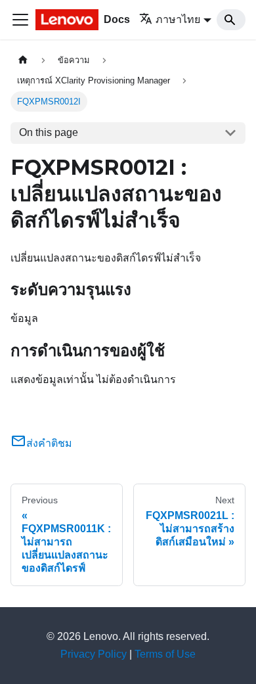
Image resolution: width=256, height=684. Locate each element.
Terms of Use (165, 654)
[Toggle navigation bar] (20, 20)
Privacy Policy (93, 654)
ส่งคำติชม (49, 443)
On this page (48, 132)
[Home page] (23, 60)
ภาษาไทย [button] (178, 19)
